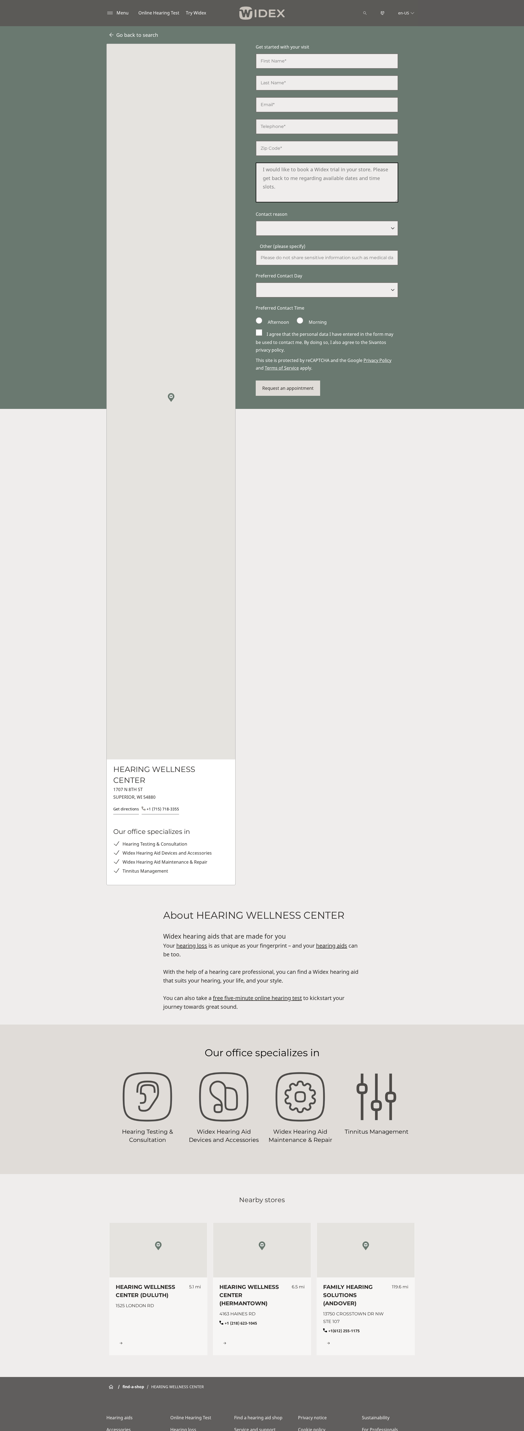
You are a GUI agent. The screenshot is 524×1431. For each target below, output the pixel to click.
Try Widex (196, 13)
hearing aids (331, 945)
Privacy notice (312, 1418)
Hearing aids (119, 1418)
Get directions (126, 809)
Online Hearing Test (158, 13)
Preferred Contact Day (279, 276)
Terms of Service (282, 368)
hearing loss (191, 945)
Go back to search (137, 35)
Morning (317, 322)
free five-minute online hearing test (257, 998)
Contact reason (271, 214)
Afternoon (278, 322)
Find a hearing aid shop (258, 1418)
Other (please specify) (282, 246)
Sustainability (375, 1418)
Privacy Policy (377, 360)
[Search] (364, 13)
